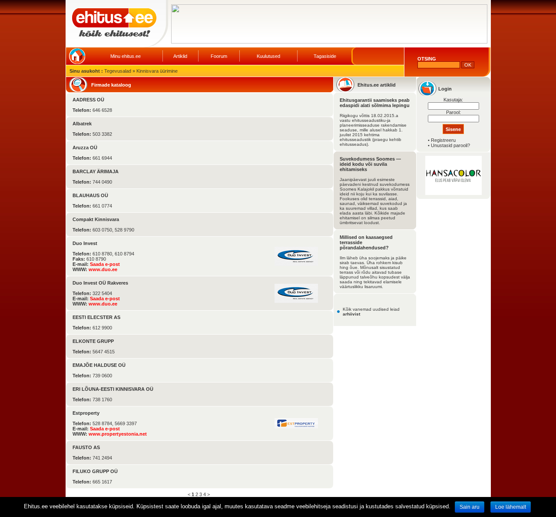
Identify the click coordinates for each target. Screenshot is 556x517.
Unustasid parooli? (450, 145)
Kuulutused (268, 56)
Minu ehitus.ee (125, 56)
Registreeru (443, 140)
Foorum (219, 56)
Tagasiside (325, 56)
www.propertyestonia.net (118, 433)
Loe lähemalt (510, 507)
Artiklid (180, 56)
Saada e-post (105, 264)
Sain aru (470, 507)
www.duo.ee (103, 269)
